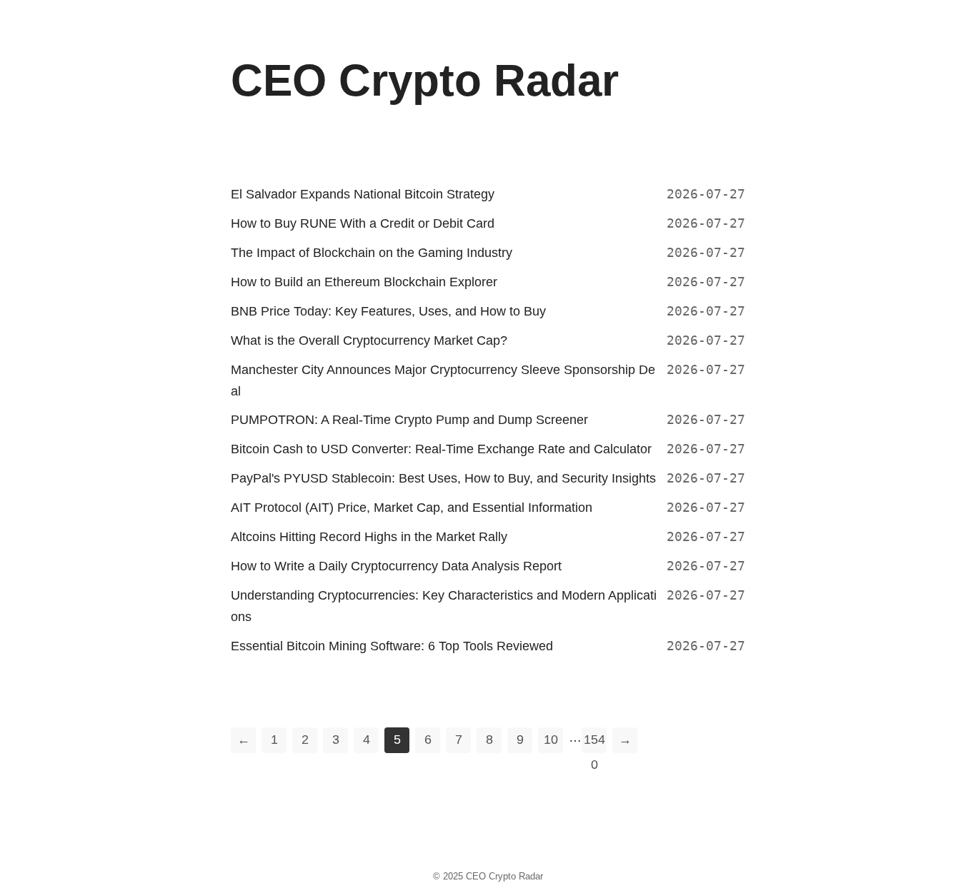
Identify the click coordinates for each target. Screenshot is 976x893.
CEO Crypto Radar (504, 876)
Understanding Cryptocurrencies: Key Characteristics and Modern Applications (444, 606)
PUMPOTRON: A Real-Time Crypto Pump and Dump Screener (409, 420)
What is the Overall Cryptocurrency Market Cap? (369, 340)
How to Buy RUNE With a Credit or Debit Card (362, 223)
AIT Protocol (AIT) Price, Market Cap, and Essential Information (411, 507)
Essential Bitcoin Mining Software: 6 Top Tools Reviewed (392, 646)
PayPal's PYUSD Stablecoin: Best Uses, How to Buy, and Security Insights (443, 478)
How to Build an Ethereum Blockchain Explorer (364, 282)
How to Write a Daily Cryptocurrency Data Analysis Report (396, 566)
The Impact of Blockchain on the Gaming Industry (371, 253)
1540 (594, 742)
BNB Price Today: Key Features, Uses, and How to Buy (388, 311)
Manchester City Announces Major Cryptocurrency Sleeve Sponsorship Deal (443, 380)
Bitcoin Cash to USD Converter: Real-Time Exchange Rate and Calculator (441, 449)
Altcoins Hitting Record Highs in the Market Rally (369, 537)
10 (551, 739)
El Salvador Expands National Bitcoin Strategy (362, 194)
